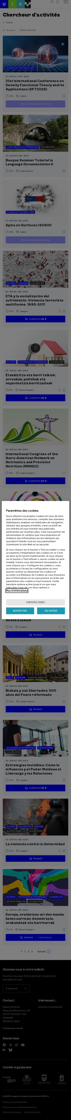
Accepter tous (20, 610)
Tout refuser (51, 610)
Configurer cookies (35, 602)
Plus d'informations (17, 590)
